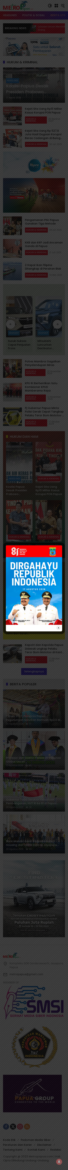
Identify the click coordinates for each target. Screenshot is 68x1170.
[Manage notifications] (59, 1162)
